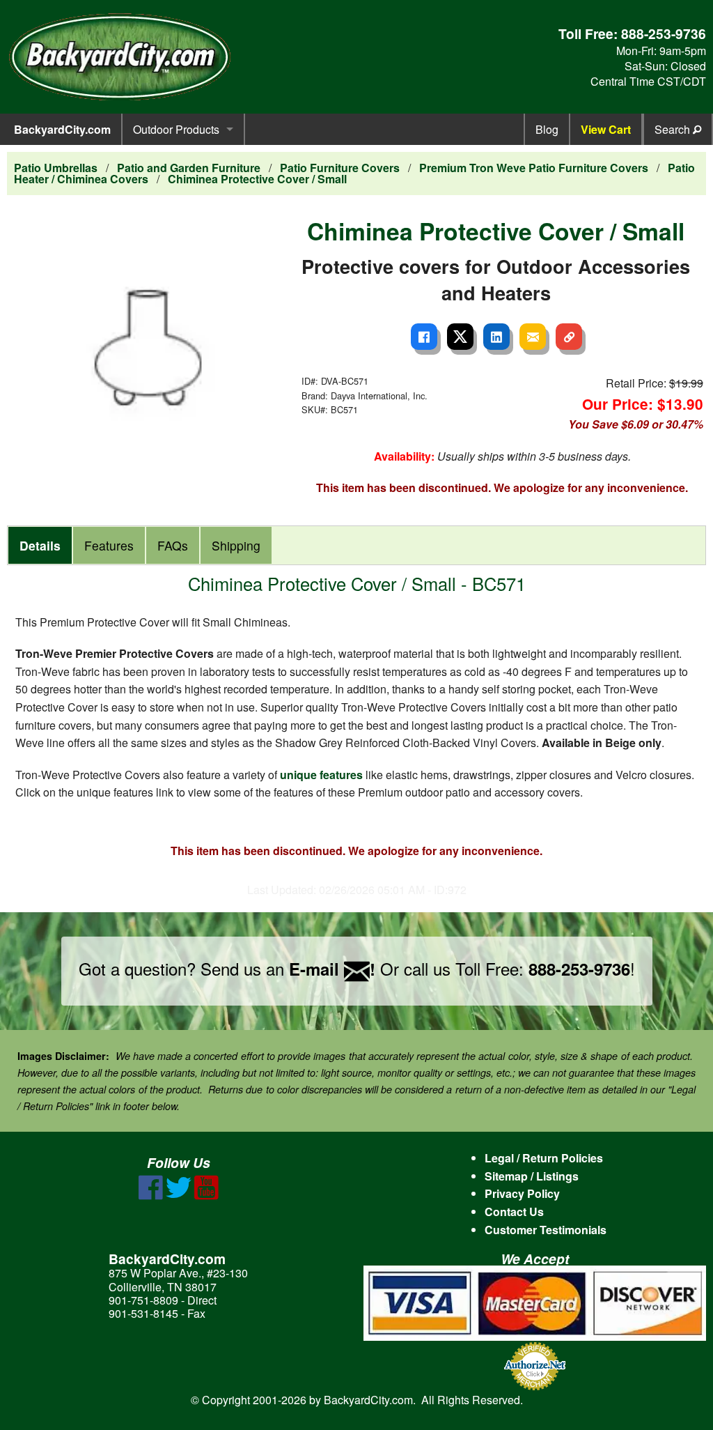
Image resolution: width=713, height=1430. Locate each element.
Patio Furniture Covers (340, 168)
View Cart (606, 129)
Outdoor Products (176, 129)
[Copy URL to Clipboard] (569, 336)
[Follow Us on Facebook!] (151, 1195)
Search (674, 129)
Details (40, 545)
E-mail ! (332, 969)
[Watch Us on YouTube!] (206, 1195)
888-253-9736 (663, 33)
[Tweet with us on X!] (178, 1195)
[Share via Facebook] (424, 336)
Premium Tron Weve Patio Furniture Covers (533, 168)
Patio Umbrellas (55, 168)
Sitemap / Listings (532, 1176)
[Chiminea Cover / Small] (153, 349)
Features (109, 545)
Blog (546, 129)
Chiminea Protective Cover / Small (257, 179)
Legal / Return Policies (544, 1158)
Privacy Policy (522, 1193)
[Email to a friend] (532, 336)
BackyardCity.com (62, 129)
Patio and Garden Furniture (188, 168)
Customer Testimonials (545, 1230)
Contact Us (514, 1212)
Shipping (236, 545)
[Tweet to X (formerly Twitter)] (460, 336)
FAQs (172, 545)
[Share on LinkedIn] (496, 336)
